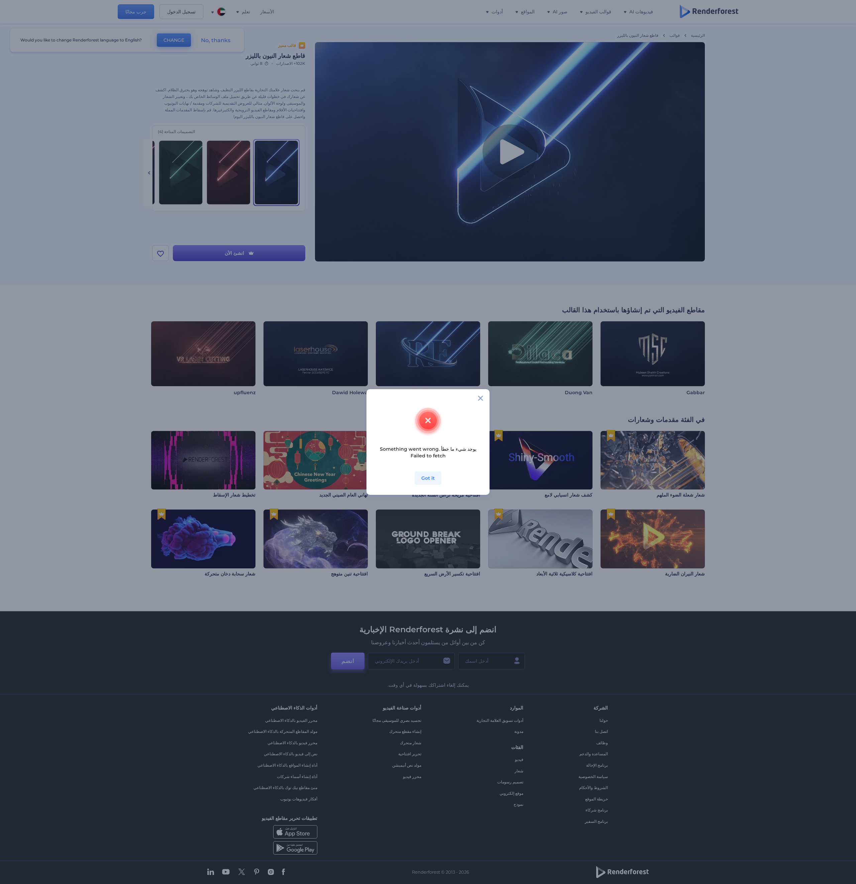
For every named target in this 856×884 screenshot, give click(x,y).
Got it (428, 478)
